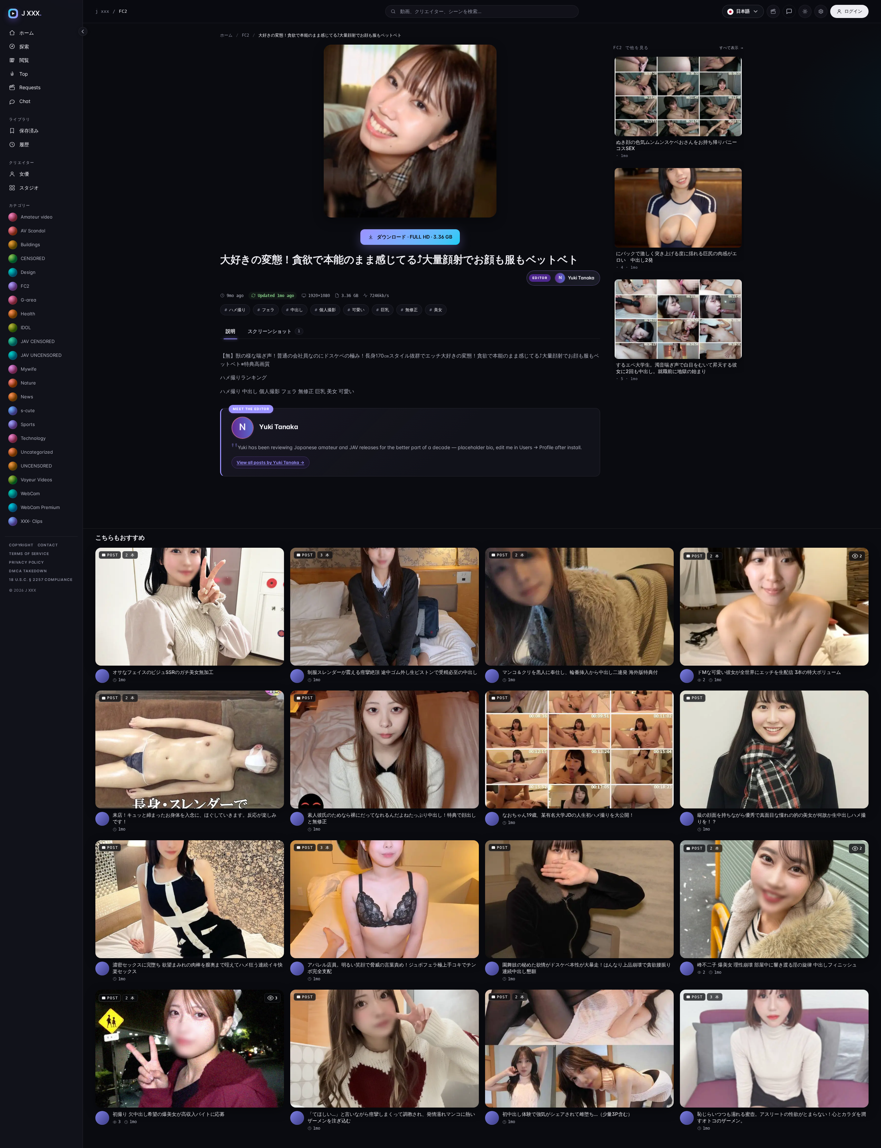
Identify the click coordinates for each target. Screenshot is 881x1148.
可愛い (358, 309)
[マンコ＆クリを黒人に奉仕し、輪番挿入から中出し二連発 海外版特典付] (579, 615)
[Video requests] (773, 11)
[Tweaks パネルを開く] (820, 11)
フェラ (268, 309)
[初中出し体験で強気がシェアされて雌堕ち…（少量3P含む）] (579, 1057)
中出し (297, 309)
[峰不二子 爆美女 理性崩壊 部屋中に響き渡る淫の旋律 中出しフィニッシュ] (774, 907)
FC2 (245, 35)
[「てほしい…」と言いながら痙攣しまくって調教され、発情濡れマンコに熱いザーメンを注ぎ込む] (384, 1060)
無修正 (411, 309)
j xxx (102, 11)
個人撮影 (327, 309)
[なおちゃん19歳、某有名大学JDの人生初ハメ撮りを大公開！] (579, 758)
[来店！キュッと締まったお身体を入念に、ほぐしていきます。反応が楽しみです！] (189, 761)
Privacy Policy (26, 562)
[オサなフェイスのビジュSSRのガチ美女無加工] (189, 615)
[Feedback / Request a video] (789, 11)
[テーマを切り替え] (805, 11)
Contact (48, 545)
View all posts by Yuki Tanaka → (270, 462)
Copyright (21, 545)
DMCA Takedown (28, 571)
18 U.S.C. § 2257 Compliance (41, 579)
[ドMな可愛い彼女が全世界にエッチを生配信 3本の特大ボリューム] (774, 615)
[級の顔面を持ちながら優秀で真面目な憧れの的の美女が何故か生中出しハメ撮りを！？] (774, 761)
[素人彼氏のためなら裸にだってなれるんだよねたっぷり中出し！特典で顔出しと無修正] (384, 761)
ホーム (226, 35)
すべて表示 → (731, 48)
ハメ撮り (237, 309)
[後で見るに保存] (275, 555)
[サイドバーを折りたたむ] (82, 31)
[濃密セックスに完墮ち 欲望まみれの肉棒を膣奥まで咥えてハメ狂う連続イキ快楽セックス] (189, 911)
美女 (438, 309)
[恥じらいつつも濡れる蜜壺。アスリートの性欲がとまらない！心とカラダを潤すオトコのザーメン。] (774, 1060)
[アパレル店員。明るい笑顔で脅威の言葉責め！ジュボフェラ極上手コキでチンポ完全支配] (384, 911)
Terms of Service (29, 554)
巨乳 (385, 309)
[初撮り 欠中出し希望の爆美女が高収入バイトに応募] (189, 1057)
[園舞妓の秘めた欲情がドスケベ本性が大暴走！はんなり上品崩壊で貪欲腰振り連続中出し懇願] (579, 911)
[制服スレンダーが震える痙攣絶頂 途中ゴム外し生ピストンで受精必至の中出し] (384, 615)
